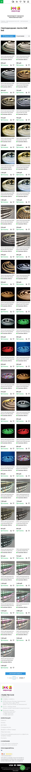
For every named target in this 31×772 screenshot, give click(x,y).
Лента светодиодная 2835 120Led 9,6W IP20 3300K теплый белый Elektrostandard (7, 57)
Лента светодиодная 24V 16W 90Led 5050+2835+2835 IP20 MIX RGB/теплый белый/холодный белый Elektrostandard (23, 604)
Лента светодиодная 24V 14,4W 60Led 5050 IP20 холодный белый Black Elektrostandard (7, 550)
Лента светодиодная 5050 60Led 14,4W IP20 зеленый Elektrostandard (23, 331)
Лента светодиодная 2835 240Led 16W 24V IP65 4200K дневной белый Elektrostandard (23, 139)
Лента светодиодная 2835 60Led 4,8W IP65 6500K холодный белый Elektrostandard (23, 276)
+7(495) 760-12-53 (7, 695)
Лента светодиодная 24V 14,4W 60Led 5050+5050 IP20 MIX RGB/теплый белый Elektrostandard (7, 632)
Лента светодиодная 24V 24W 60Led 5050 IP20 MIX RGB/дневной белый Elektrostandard (22, 577)
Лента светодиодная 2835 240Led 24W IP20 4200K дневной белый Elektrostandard (7, 194)
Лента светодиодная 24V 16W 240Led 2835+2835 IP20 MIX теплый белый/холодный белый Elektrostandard (7, 495)
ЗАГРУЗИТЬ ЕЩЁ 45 (15, 673)
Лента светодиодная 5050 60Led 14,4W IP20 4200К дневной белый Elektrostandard (23, 303)
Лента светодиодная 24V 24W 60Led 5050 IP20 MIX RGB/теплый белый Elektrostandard (7, 577)
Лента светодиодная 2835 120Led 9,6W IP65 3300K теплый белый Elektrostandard (23, 84)
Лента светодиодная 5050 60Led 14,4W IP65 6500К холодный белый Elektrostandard (23, 413)
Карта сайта (15, 770)
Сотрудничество (6, 727)
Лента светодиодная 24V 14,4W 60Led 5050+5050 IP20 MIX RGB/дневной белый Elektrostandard (22, 632)
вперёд (21, 677)
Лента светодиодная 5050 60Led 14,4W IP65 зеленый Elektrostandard (7, 440)
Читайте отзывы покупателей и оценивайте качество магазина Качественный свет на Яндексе (12, 759)
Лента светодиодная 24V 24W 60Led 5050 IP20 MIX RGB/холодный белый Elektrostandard (7, 604)
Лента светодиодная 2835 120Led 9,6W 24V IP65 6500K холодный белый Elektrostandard (23, 111)
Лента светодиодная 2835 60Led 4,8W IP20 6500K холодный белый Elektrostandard (7, 248)
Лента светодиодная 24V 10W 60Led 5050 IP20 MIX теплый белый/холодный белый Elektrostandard (22, 495)
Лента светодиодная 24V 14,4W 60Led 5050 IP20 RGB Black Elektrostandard (23, 550)
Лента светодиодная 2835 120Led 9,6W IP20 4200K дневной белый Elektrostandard (23, 57)
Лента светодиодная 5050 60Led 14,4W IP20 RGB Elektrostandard (7, 385)
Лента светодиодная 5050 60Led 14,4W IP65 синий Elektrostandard (7, 467)
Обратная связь (5, 732)
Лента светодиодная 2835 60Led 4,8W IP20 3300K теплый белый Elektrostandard (7, 221)
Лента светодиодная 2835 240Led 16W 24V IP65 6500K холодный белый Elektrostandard (7, 166)
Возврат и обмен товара (8, 729)
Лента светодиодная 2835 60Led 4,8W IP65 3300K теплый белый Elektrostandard (23, 248)
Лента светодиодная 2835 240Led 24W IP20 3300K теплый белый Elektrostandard (23, 166)
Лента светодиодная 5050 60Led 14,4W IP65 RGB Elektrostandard (23, 467)
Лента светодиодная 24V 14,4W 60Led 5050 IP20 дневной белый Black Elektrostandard (22, 522)
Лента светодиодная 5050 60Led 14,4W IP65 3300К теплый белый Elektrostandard (23, 385)
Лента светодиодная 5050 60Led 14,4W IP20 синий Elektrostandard (23, 358)
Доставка (3, 725)
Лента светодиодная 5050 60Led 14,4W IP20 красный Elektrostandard (7, 358)
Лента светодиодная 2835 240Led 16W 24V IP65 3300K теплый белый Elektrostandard (7, 139)
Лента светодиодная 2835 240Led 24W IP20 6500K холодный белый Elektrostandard (23, 194)
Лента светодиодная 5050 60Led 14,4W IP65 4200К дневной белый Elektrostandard (7, 413)
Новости (3, 720)
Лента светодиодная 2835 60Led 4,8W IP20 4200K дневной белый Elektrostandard (23, 221)
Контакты (4, 738)
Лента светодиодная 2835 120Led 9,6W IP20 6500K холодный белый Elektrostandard (7, 84)
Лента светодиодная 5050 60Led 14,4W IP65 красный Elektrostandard (23, 440)
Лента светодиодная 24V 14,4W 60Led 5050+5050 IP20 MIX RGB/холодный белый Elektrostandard (7, 659)
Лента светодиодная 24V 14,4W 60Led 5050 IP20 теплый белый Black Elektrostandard (7, 522)
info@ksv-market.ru (8, 699)
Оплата (3, 722)
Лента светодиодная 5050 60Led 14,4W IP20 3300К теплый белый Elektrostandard (7, 303)
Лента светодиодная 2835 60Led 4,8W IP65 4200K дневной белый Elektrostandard (7, 276)
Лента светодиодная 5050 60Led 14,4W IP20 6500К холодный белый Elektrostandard (7, 331)
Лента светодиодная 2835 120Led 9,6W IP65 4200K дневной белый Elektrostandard (7, 111)
